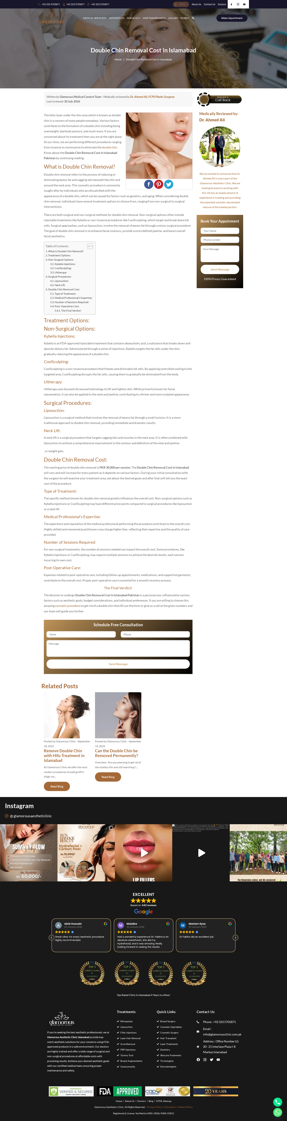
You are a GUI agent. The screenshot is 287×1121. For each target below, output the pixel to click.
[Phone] (277, 1102)
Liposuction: (62, 280)
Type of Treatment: (65, 293)
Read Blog (56, 786)
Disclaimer (170, 1107)
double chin (109, 147)
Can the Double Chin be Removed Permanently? (116, 753)
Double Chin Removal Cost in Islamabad (149, 59)
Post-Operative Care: (67, 306)
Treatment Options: (59, 255)
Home (118, 59)
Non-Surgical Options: (61, 259)
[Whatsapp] (277, 1112)
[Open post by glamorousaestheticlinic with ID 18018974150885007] (29, 853)
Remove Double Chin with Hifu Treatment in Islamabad (64, 755)
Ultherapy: (61, 272)
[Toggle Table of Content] (88, 246)
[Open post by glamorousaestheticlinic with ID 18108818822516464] (143, 853)
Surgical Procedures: (59, 276)
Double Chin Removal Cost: (64, 289)
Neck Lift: (60, 285)
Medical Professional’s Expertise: (73, 297)
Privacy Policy (154, 1107)
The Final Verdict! (71, 310)
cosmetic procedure (68, 606)
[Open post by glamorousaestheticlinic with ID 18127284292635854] (86, 853)
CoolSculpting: (63, 268)
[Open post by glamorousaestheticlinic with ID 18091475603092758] (201, 853)
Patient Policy (185, 1107)
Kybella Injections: (65, 263)
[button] (235, 937)
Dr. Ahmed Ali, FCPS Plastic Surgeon (152, 96)
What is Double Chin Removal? (65, 251)
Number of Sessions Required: (72, 302)
